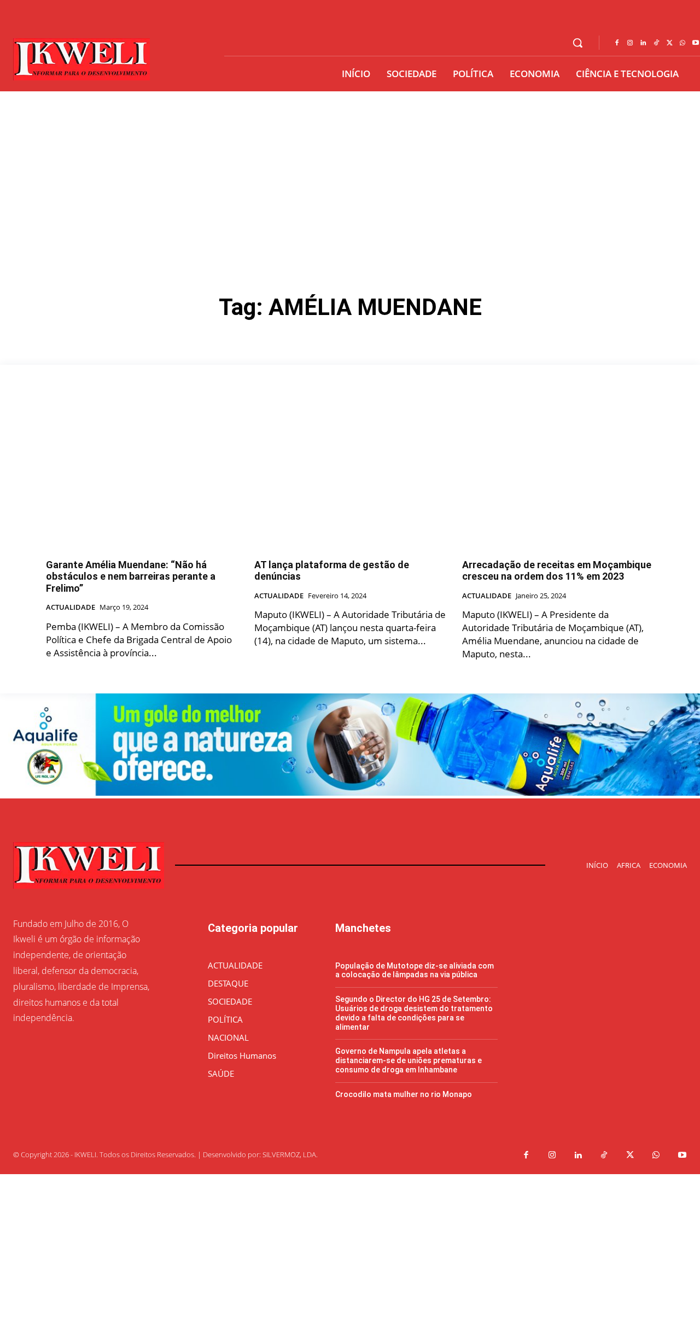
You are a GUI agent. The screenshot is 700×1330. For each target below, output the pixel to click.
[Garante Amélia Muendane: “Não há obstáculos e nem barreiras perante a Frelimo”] (142, 478)
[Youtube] (682, 1155)
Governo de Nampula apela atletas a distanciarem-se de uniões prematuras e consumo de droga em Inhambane (408, 1060)
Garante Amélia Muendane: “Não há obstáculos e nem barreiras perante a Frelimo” (130, 576)
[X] (669, 43)
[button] (577, 43)
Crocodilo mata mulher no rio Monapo (403, 1094)
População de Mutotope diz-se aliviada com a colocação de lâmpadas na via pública (414, 970)
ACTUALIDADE (70, 607)
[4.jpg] (350, 792)
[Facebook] (616, 43)
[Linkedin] (643, 43)
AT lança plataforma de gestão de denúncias (331, 570)
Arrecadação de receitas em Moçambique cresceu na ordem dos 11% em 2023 (556, 570)
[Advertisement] (350, 173)
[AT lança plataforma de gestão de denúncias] (350, 478)
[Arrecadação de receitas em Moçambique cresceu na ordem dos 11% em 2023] (558, 478)
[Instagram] (630, 43)
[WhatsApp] (682, 43)
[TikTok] (656, 43)
